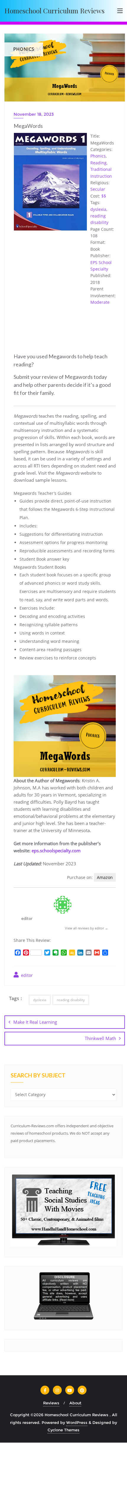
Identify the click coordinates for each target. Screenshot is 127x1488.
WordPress (76, 1422)
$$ (103, 196)
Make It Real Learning (35, 1022)
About (75, 1402)
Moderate (100, 302)
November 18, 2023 (34, 114)
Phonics (98, 156)
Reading (98, 163)
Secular (97, 189)
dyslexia (98, 209)
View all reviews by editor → (86, 928)
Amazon (105, 877)
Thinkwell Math (100, 1038)
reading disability (71, 999)
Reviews (51, 1402)
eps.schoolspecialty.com (56, 850)
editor (26, 975)
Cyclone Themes (63, 1429)
